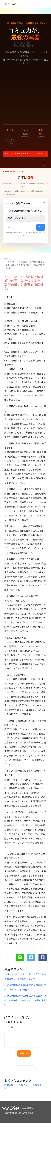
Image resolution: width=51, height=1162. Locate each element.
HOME (7, 258)
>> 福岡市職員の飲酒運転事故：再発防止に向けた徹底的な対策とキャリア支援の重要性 (25, 1000)
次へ (40, 227)
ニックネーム (10, 1027)
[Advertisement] (25, 94)
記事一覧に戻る (25, 1068)
